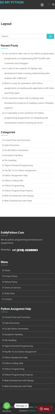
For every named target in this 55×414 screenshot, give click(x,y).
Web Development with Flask (18, 200)
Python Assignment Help (16, 175)
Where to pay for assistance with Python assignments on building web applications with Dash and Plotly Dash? (29, 88)
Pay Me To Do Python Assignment (20, 170)
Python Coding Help (13, 180)
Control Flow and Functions (17, 140)
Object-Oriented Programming (18, 165)
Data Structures (11, 145)
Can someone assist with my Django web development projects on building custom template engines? (29, 103)
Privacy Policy (10, 276)
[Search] (50, 36)
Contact (8, 299)
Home (7, 270)
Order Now (9, 293)
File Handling (10, 160)
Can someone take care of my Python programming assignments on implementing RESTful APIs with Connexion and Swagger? (29, 58)
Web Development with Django (19, 195)
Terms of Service (12, 287)
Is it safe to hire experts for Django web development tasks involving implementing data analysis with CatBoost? (27, 73)
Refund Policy (10, 282)
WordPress (32, 411)
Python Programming (14, 185)
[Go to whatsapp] (6, 405)
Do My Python (12, 2)
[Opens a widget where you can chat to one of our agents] (44, 409)
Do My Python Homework (16, 150)
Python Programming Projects (18, 190)
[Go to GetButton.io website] (6, 411)
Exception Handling (13, 155)
